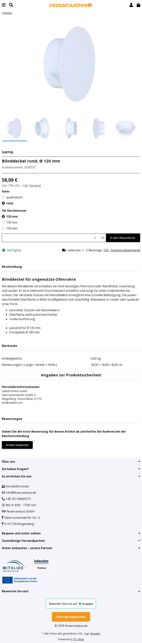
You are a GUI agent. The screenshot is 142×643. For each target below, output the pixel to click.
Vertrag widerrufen (71, 617)
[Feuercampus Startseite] (71, 5)
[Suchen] (11, 5)
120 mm (12, 216)
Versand (35, 185)
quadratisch (14, 197)
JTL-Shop (78, 639)
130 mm (11, 222)
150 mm (11, 228)
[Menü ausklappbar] (3, 5)
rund (9, 203)
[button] (131, 5)
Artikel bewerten (17, 445)
